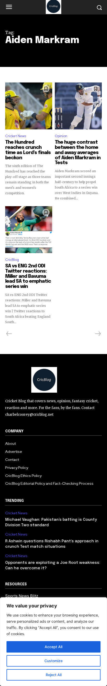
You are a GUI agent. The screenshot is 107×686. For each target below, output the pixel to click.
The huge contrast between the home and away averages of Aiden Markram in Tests (78, 152)
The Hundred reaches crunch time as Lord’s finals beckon (28, 150)
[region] (53, 641)
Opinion (61, 136)
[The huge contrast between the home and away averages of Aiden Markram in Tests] (78, 105)
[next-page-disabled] (97, 334)
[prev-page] (9, 334)
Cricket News (15, 136)
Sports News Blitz (21, 595)
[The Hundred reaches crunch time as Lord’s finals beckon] (28, 105)
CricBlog (12, 260)
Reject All (54, 675)
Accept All (53, 647)
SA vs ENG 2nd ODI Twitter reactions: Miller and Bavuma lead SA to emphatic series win (28, 276)
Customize (53, 661)
